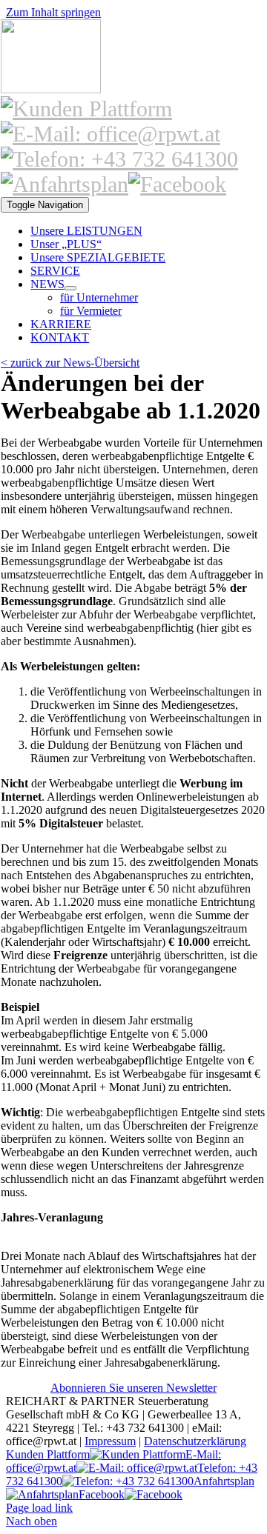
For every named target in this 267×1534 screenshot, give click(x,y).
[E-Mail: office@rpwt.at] (110, 133)
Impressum (110, 1441)
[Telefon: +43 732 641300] (119, 159)
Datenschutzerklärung (195, 1441)
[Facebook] (177, 184)
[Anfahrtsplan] (64, 184)
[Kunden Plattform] (86, 108)
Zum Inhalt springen (53, 12)
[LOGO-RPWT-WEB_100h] (51, 89)
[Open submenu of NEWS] (70, 288)
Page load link (39, 1507)
